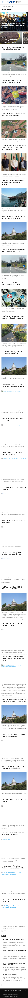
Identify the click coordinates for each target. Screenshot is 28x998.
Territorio (7, 6)
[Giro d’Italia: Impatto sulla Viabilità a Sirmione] (14, 814)
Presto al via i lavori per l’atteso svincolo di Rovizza (12, 453)
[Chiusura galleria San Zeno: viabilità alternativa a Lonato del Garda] (14, 264)
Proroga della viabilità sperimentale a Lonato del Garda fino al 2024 (13, 352)
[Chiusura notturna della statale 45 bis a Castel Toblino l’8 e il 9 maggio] (14, 848)
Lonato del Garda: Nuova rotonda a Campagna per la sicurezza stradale (13, 700)
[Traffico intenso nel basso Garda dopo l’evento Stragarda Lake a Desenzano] (14, 21)
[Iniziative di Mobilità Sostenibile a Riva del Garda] (14, 433)
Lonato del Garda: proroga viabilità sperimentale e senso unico (13, 217)
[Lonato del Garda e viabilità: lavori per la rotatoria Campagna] (14, 129)
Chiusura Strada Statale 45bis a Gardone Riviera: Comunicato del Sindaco (12, 658)
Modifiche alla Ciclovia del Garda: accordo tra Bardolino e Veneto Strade (12, 318)
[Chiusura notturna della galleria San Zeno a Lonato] (14, 914)
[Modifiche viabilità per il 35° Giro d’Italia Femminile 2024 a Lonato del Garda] (14, 602)
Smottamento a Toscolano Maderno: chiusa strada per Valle (12, 867)
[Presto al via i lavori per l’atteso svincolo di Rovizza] (14, 467)
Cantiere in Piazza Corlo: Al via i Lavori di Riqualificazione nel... (12, 81)
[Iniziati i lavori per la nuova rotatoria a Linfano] (14, 502)
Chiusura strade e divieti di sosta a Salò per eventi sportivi (13, 735)
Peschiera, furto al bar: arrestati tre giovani (13, 939)
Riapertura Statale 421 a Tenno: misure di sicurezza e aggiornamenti (13, 385)
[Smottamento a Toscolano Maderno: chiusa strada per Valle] (14, 881)
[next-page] (5, 931)
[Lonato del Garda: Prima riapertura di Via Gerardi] (14, 535)
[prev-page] (2, 931)
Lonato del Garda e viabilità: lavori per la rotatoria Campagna (13, 115)
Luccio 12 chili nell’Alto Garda (10, 974)
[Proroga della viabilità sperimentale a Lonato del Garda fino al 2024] (14, 366)
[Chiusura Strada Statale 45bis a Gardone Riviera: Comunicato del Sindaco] (14, 673)
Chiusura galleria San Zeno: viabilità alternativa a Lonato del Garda (13, 250)
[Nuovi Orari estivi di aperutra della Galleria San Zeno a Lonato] (14, 62)
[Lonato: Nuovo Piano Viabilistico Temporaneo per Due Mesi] (14, 781)
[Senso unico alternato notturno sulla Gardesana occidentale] (14, 567)
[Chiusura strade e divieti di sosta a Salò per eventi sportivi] (14, 748)
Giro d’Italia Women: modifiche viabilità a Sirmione (11, 624)
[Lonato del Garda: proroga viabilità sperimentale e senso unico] (14, 231)
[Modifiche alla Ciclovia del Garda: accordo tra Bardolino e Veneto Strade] (14, 333)
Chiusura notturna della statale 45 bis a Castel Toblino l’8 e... (13, 834)
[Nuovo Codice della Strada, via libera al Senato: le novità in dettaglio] (14, 298)
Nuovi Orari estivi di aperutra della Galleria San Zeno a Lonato (12, 48)
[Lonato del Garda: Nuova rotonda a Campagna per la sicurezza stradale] (14, 714)
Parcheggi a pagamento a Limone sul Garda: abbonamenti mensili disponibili (12, 182)
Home (2, 6)
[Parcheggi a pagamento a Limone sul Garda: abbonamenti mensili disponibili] (14, 197)
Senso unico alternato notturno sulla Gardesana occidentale (12, 553)
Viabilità (3, 21)
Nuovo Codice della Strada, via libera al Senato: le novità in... (11, 284)
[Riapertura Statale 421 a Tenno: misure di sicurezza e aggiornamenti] (14, 399)
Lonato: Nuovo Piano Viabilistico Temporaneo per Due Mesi (12, 767)
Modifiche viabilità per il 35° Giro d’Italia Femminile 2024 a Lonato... (13, 588)
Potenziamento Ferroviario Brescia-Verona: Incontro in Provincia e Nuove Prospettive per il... (13, 147)
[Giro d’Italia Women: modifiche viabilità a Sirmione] (14, 638)
